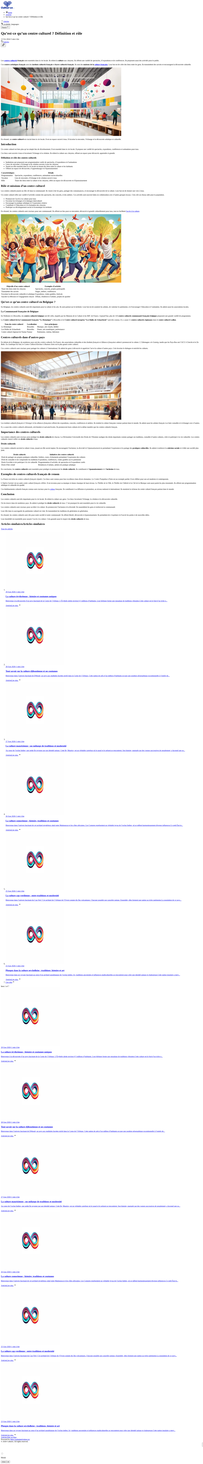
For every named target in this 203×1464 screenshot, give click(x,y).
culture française (101, 65)
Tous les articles (7, 529)
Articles (4, 1437)
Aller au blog (11, 1437)
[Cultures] (7, 8)
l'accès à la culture (132, 211)
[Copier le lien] (3, 45)
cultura (52, 489)
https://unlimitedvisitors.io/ (20, 1439)
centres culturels (10, 61)
